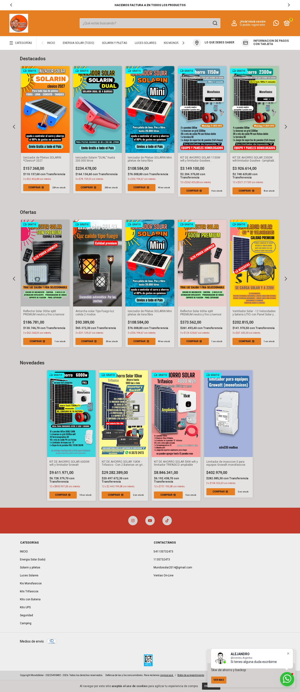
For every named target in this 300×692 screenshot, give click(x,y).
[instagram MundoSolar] (133, 520)
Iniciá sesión (256, 21)
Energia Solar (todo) (78, 43)
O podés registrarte (252, 24)
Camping (25, 623)
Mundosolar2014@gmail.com (173, 567)
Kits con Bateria (30, 599)
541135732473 (163, 551)
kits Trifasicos (29, 591)
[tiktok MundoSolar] (167, 520)
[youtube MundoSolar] (150, 520)
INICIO (51, 43)
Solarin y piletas (114, 43)
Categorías (23, 43)
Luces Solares (145, 43)
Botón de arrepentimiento (190, 675)
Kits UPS (25, 607)
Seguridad (26, 615)
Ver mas (219, 680)
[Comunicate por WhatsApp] (276, 24)
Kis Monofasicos (176, 43)
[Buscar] (215, 23)
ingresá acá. (167, 675)
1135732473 (162, 559)
